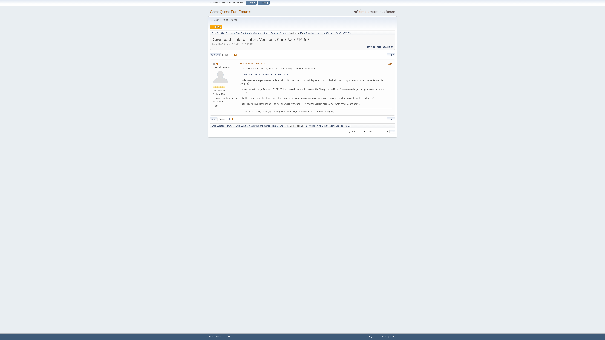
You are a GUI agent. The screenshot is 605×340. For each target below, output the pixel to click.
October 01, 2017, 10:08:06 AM (252, 63)
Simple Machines (229, 337)
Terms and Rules (381, 337)
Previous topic (373, 46)
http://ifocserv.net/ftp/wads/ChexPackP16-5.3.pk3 (265, 74)
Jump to (352, 131)
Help (370, 337)
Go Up (213, 119)
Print (391, 55)
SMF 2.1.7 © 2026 (215, 337)
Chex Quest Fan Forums (230, 12)
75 (301, 33)
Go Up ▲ (393, 337)
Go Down (215, 55)
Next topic (387, 46)
